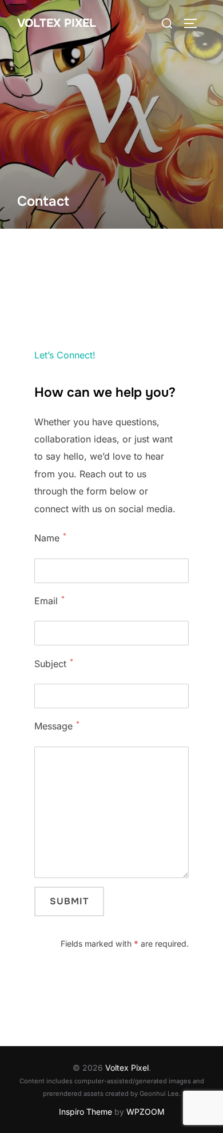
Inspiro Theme (85, 1111)
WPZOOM (145, 1111)
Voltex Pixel (56, 23)
